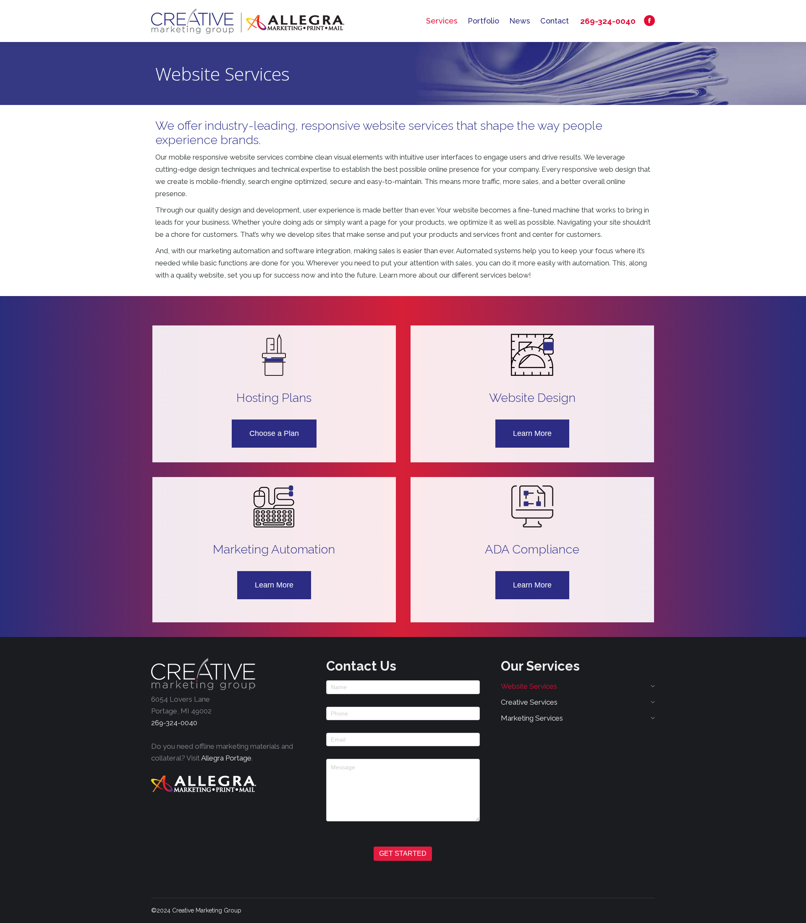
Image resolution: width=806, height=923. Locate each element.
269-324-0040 (608, 21)
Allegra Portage (226, 758)
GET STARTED (403, 853)
